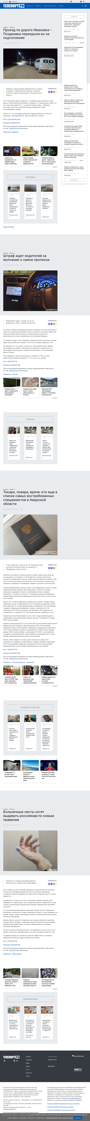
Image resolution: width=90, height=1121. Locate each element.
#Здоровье (67, 108)
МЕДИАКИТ (51, 1066)
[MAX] (49, 92)
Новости (29, 6)
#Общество (45, 217)
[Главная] (13, 6)
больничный (17, 954)
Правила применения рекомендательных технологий (63, 1103)
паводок (15, 132)
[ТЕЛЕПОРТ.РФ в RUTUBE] (83, 1)
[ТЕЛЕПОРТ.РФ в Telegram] (74, 1)
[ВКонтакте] (51, 92)
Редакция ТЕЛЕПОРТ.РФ (11, 123)
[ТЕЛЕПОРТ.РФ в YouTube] (86, 1)
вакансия (31, 662)
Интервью (29, 1060)
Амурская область (49, 6)
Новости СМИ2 (8, 227)
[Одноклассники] (54, 92)
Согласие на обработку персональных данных (61, 1110)
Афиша (61, 6)
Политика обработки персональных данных (60, 1107)
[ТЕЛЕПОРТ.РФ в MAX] (71, 1)
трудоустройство (19, 662)
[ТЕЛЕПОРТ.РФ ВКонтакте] (76, 1)
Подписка (29, 1073)
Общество (7, 132)
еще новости (74, 180)
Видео (28, 1063)
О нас (27, 1069)
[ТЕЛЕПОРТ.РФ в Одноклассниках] (78, 1)
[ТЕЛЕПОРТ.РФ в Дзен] (81, 1)
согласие (30, 1114)
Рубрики (38, 6)
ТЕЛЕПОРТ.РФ (14, 128)
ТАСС (50, 332)
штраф (15, 374)
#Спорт (82, 42)
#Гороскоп (67, 31)
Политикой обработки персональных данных (59, 1118)
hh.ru (45, 575)
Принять (78, 1118)
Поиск (28, 1076)
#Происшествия (69, 55)
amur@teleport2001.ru (9, 1109)
